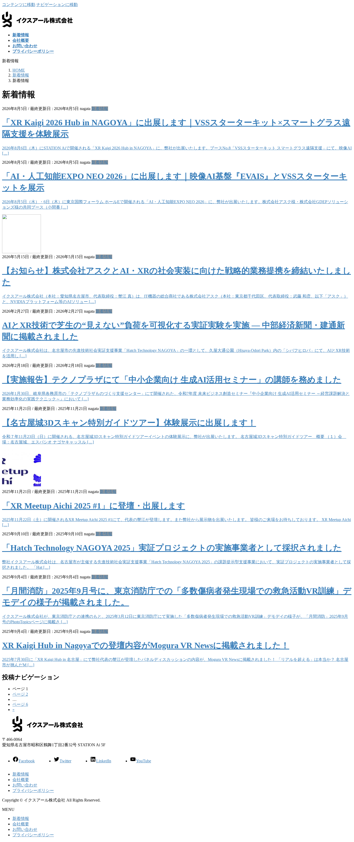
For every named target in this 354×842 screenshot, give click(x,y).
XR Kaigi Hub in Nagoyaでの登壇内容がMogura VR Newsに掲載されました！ (145, 645)
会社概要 (20, 779)
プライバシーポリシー (33, 790)
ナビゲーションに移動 (57, 4)
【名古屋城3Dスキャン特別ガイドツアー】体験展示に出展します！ (129, 422)
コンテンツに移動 (18, 4)
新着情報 (99, 108)
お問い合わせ (24, 785)
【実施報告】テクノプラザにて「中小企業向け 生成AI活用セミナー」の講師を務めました (171, 379)
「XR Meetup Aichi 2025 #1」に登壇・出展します (93, 505)
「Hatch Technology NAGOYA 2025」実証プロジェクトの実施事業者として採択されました (172, 547)
